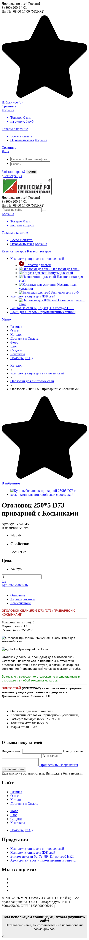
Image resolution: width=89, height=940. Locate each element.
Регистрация (12, 176)
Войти (32, 172)
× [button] (3, 936)
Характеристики (22, 599)
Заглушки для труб (65, 292)
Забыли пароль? (13, 172)
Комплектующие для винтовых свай (37, 258)
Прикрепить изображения (58, 765)
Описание (17, 595)
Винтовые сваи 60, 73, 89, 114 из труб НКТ (42, 308)
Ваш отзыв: (51, 756)
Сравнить (20, 585)
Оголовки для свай (65, 269)
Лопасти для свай (38, 265)
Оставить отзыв (13, 769)
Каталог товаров (14, 251)
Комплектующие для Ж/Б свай (32, 296)
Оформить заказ (22, 140)
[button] (6, 319)
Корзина (41, 140)
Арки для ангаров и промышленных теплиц (43, 312)
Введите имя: (11, 751)
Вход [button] (5, 151)
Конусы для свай (60, 273)
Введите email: (73, 751)
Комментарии (20, 603)
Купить (7, 585)
